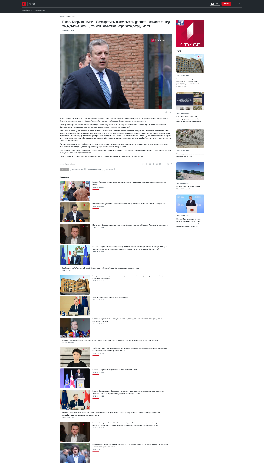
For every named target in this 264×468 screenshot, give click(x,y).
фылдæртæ (109, 169)
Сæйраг (62, 16)
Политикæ (65, 169)
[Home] (24, 4)
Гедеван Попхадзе (77, 169)
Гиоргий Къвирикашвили (94, 169)
